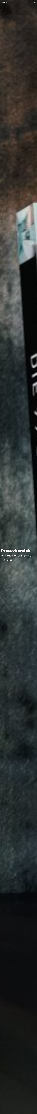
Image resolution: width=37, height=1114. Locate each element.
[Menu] (34, 2)
